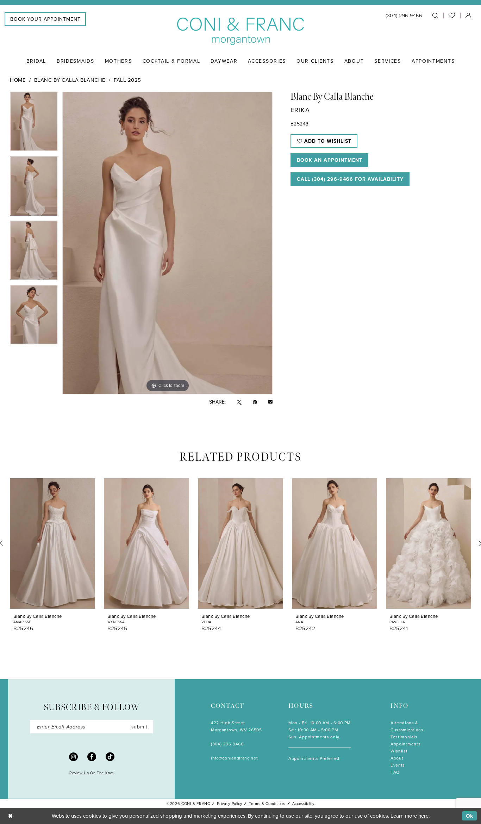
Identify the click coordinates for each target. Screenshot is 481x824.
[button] (468, 16)
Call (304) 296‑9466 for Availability (350, 179)
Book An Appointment (329, 160)
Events (398, 765)
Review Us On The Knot (91, 773)
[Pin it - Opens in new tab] (254, 402)
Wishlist (399, 751)
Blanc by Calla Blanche (70, 80)
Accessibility (303, 803)
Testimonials (404, 737)
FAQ (395, 772)
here (423, 815)
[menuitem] (45, 19)
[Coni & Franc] (240, 31)
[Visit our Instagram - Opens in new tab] (73, 756)
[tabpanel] (33, 124)
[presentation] (52, 543)
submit (139, 726)
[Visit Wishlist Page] (451, 15)
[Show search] (435, 16)
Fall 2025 (127, 80)
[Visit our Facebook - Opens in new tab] (91, 756)
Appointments (405, 744)
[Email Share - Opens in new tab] (270, 402)
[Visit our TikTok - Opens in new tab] (110, 756)
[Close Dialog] (10, 816)
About (397, 758)
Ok (469, 816)
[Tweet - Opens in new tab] (239, 402)
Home (18, 80)
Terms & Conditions (267, 803)
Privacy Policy (229, 803)
